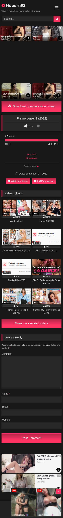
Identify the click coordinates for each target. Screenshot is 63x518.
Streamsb (31, 154)
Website (6, 419)
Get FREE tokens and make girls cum (13, 37)
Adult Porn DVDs (19, 181)
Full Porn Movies (45, 181)
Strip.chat (4, 39)
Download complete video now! (33, 106)
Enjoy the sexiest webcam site (44, 37)
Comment (7, 354)
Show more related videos (31, 323)
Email (5, 406)
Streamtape (31, 158)
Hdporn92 (15, 5)
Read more (30, 166)
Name (6, 393)
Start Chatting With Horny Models (14, 94)
